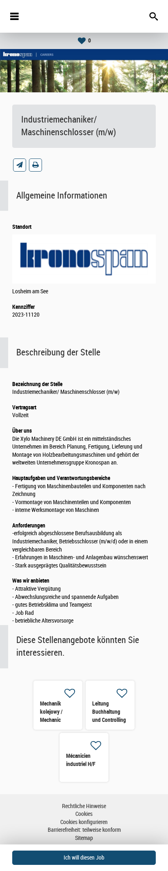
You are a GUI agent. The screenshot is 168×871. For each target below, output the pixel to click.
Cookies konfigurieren (84, 822)
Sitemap (84, 838)
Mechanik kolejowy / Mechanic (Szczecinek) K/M (54, 719)
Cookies (84, 814)
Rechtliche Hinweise (84, 806)
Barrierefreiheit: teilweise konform (84, 829)
